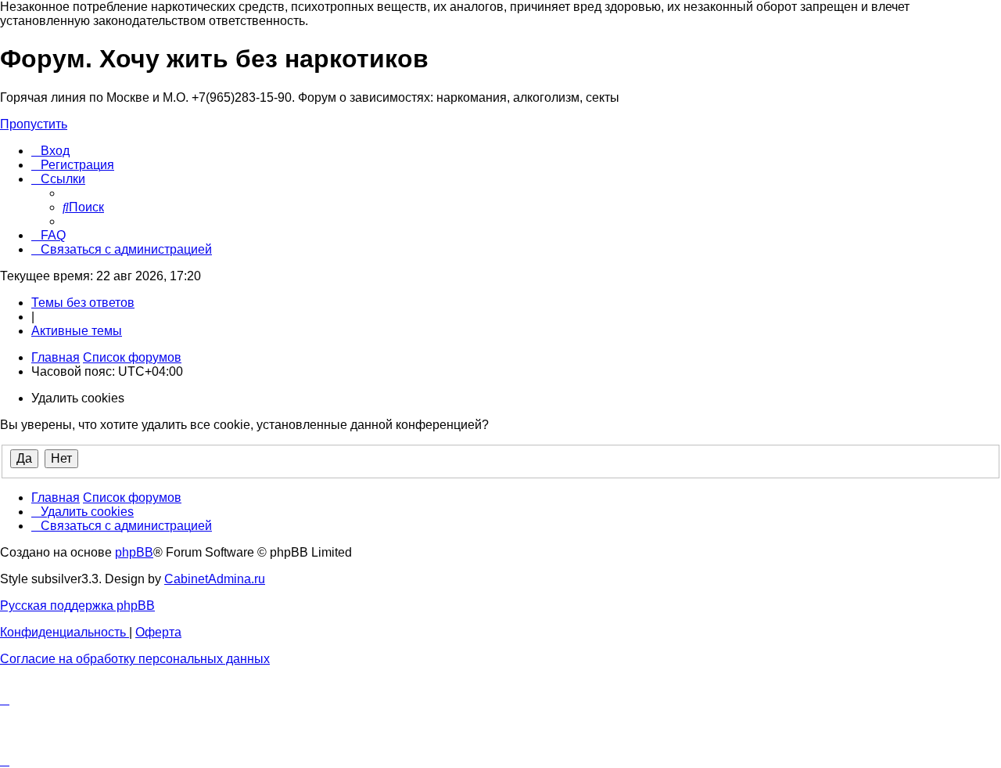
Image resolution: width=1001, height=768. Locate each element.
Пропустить (33, 124)
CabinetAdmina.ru (214, 579)
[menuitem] (50, 150)
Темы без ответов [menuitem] (83, 302)
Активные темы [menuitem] (76, 330)
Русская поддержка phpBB (77, 605)
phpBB (134, 552)
